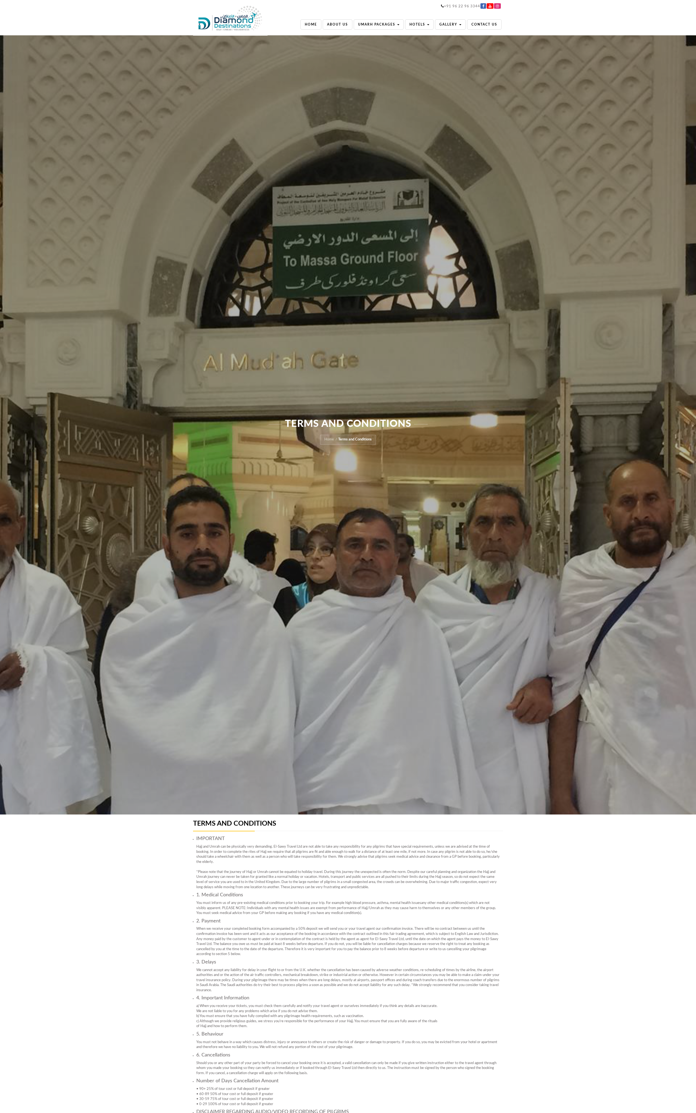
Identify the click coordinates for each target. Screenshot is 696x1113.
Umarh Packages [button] (377, 24)
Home (311, 24)
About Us (337, 24)
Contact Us (484, 24)
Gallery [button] (449, 24)
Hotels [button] (418, 24)
